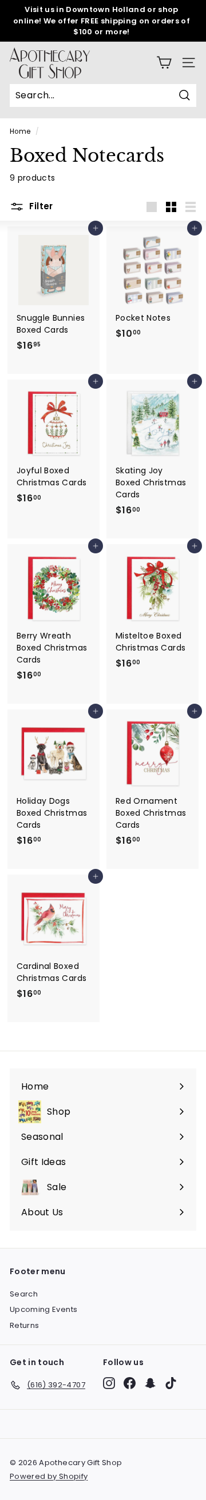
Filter (40, 206)
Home (20, 131)
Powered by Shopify (49, 1476)
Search (24, 1293)
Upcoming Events (43, 1309)
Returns (24, 1325)
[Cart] (163, 62)
